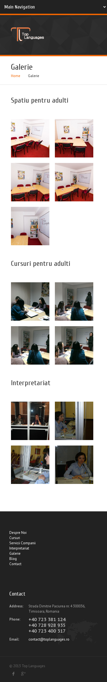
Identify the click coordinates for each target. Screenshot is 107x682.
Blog (13, 558)
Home (15, 76)
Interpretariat (19, 548)
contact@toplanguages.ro (49, 639)
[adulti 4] (74, 138)
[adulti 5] (30, 138)
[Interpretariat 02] (74, 421)
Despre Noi (18, 532)
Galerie (15, 553)
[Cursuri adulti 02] (74, 301)
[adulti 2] (74, 182)
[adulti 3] (30, 182)
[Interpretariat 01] (30, 421)
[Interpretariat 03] (30, 465)
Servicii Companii (22, 543)
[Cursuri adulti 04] (74, 345)
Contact (15, 564)
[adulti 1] (30, 226)
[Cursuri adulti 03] (30, 345)
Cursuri (14, 538)
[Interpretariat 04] (74, 465)
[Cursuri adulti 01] (30, 301)
